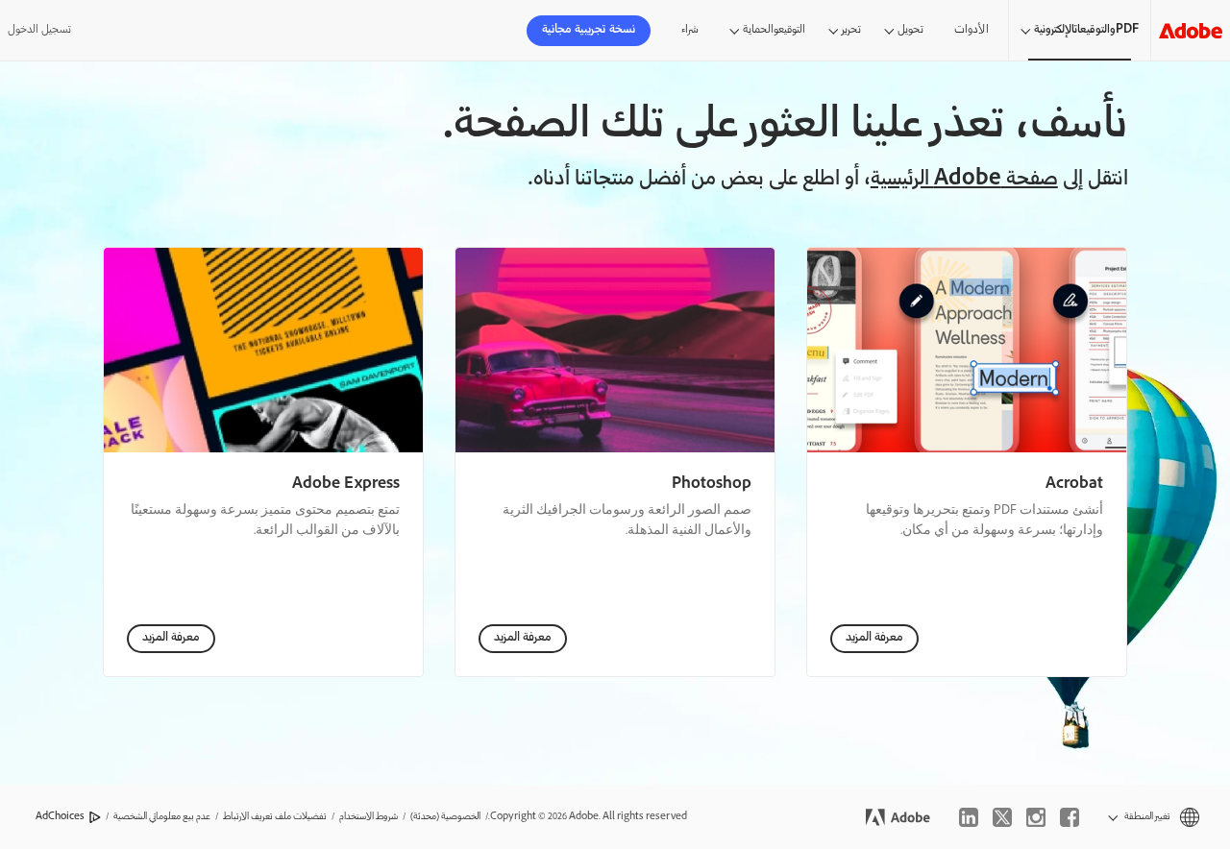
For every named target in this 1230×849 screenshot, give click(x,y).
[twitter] (1002, 817)
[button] (1153, 817)
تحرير (851, 30)
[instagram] (1036, 817)
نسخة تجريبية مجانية (588, 30)
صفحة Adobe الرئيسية (964, 180)
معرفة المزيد (874, 638)
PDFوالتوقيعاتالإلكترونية (1086, 30)
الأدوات (971, 30)
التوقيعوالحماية (774, 30)
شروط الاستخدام (368, 817)
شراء (690, 30)
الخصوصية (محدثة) (445, 817)
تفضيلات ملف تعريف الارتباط (275, 817)
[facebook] (1069, 817)
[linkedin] (968, 817)
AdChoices (60, 817)
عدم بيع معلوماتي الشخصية (161, 817)
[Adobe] (1190, 30)
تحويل (910, 30)
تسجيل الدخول (39, 30)
